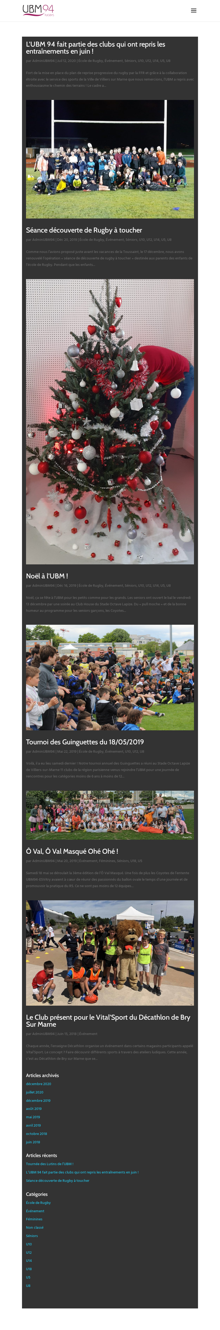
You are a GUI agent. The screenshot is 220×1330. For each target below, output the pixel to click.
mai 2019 (33, 1117)
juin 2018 (33, 1142)
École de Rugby (90, 60)
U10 (141, 60)
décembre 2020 (38, 1083)
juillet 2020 (34, 1092)
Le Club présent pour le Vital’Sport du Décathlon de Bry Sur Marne (108, 1021)
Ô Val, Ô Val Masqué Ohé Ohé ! (72, 851)
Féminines (107, 860)
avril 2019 (33, 1125)
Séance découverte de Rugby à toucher (84, 230)
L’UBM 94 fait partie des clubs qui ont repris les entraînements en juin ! (95, 47)
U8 (168, 60)
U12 (148, 60)
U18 (133, 860)
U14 (156, 60)
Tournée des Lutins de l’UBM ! (50, 1163)
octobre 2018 (36, 1133)
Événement (114, 60)
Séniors (130, 60)
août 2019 (34, 1108)
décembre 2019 (38, 1100)
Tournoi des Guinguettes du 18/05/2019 (85, 742)
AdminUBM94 (43, 60)
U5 (162, 60)
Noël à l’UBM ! (47, 576)
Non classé (34, 1227)
